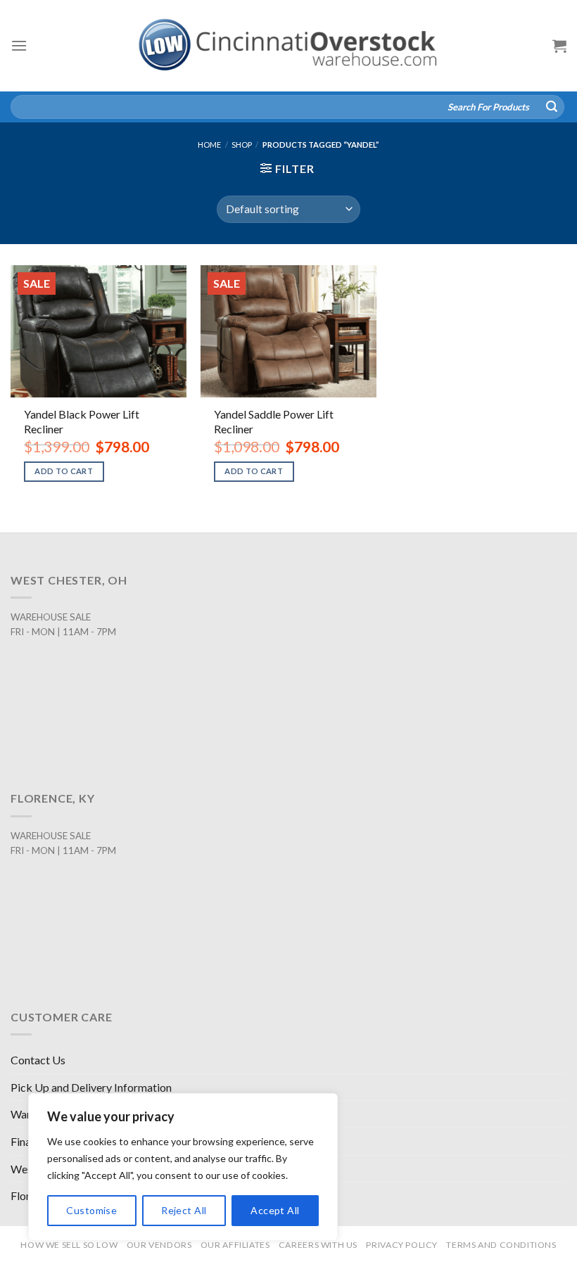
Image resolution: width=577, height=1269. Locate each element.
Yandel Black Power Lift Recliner (81, 421)
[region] (183, 1167)
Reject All (183, 1210)
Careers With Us (318, 1244)
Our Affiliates (235, 1244)
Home (209, 144)
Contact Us (38, 1059)
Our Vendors (159, 1244)
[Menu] (19, 45)
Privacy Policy (402, 1244)
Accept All (275, 1210)
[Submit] (552, 107)
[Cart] (559, 45)
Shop (242, 144)
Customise (91, 1210)
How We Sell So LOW (69, 1244)
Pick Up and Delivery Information (91, 1087)
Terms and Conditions (501, 1244)
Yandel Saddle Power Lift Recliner (274, 421)
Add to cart (63, 471)
